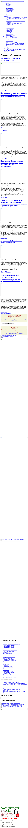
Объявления (6, 664)
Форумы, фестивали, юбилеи (9, 677)
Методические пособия (8, 36)
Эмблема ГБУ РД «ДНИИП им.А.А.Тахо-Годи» (10, 59)
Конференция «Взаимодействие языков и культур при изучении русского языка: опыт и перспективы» (12, 163)
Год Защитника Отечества (9, 645)
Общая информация (7, 663)
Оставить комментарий (6, 272)
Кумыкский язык (9, 10)
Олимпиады (6, 665)
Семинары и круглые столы (9, 50)
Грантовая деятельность (8, 646)
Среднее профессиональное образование (15, 43)
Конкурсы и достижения (8, 651)
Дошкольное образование (11, 37)
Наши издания (6, 47)
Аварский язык (9, 8)
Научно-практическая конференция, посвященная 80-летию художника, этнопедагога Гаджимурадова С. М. (14, 94)
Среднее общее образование (12, 42)
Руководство (8, 4)
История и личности (7, 648)
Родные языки (6, 668)
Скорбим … (5, 130)
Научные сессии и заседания (9, 660)
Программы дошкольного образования (14, 23)
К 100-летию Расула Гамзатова (10, 650)
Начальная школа (9, 38)
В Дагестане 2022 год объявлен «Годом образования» (11, 241)
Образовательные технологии (9, 661)
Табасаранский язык (10, 15)
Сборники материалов (8, 671)
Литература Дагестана (8, 654)
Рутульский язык (9, 34)
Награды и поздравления (8, 659)
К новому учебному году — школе (11, 682)
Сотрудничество (6, 673)
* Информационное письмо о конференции (14, 333)
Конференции (6, 48)
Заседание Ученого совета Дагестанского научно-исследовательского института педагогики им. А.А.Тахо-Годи (11, 278)
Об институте (6, 3)
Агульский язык (9, 26)
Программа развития (7, 666)
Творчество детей (7, 674)
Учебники (5, 6)
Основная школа (9, 41)
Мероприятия (6, 655)
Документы (5, 51)
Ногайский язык (9, 32)
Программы (5, 16)
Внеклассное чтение (12, 39)
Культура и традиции (8, 653)
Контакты (8, 5)
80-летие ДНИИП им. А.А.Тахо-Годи (11, 644)
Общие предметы (9, 24)
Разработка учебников (8, 667)
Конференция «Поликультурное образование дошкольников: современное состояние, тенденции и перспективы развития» (14, 202)
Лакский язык (9, 11)
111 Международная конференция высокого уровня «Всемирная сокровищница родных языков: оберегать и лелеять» (15, 684)
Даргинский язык (10, 9)
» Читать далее (4, 90)
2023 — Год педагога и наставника (11, 642)
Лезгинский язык (9, 12)
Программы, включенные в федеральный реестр (16, 17)
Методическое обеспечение (9, 657)
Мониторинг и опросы (8, 658)
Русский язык (9, 13)
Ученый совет (6, 676)
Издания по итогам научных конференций (15, 49)
